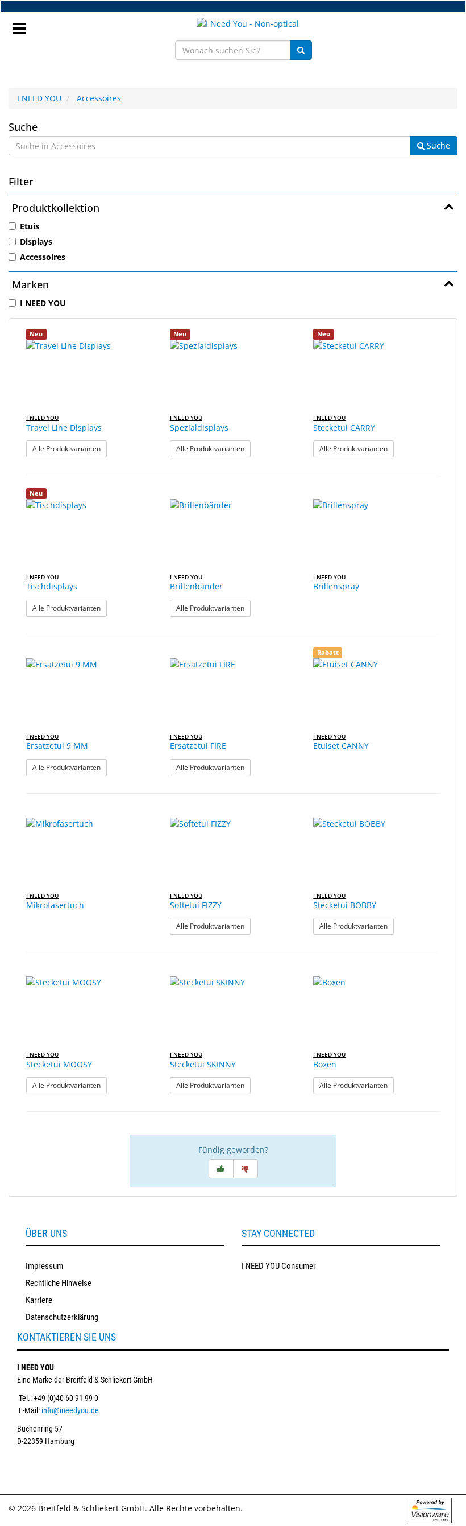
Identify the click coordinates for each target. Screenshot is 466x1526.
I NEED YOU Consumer (279, 1266)
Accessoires (99, 98)
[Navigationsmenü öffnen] (23, 25)
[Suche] (301, 50)
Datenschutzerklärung (62, 1317)
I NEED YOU (39, 98)
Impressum (44, 1266)
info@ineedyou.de (70, 1410)
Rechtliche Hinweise (58, 1283)
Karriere (39, 1300)
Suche (23, 127)
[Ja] (221, 1168)
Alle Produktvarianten (69, 448)
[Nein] (245, 1168)
